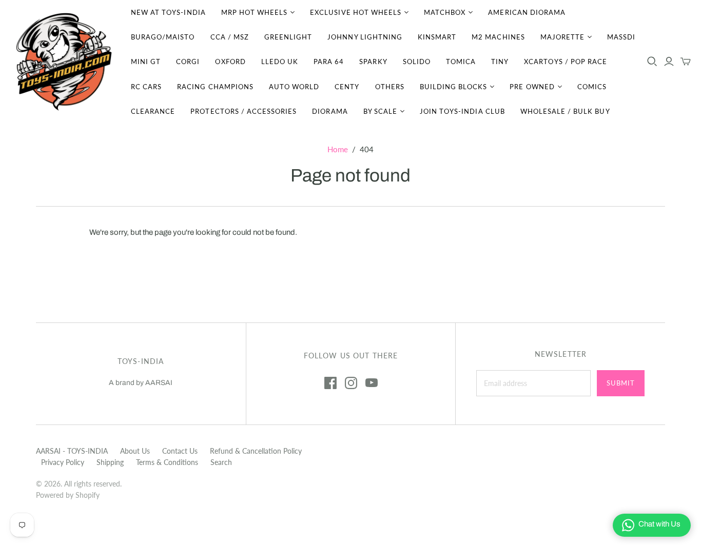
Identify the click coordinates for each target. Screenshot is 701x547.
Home (337, 149)
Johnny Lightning (364, 37)
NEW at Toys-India (168, 12)
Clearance (153, 111)
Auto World (294, 87)
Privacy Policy (62, 462)
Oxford (230, 61)
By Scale (380, 111)
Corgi (188, 61)
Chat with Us (659, 524)
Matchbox (444, 12)
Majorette (562, 37)
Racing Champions (215, 87)
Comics (592, 87)
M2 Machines (498, 37)
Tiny (500, 61)
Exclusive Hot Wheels (355, 12)
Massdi (621, 37)
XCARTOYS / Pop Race (565, 61)
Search (221, 462)
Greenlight (288, 37)
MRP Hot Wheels (254, 12)
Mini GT (146, 61)
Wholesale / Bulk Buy (565, 111)
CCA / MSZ (229, 37)
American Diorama (527, 12)
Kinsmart (437, 37)
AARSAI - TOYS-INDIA (72, 451)
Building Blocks (454, 87)
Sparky (373, 61)
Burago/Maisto (163, 37)
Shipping (110, 462)
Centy (347, 87)
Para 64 (329, 61)
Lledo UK (279, 61)
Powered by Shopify (68, 495)
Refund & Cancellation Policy (256, 451)
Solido (417, 61)
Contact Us (180, 451)
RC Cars (146, 87)
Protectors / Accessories (243, 111)
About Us (135, 451)
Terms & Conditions (167, 462)
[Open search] (652, 61)
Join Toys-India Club (462, 111)
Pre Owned (532, 87)
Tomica (461, 61)
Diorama (329, 111)
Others (389, 87)
